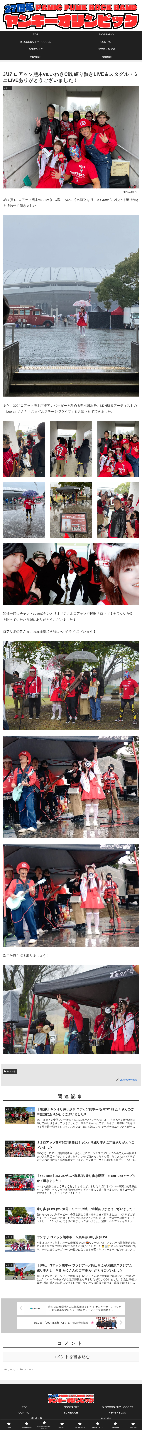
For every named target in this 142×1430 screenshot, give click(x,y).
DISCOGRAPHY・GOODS (117, 1407)
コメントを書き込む (71, 1356)
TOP (24, 1407)
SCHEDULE (71, 1412)
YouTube (106, 1417)
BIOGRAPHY (71, 1407)
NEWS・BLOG (117, 1412)
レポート (11, 1071)
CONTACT (24, 1412)
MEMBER (36, 1417)
